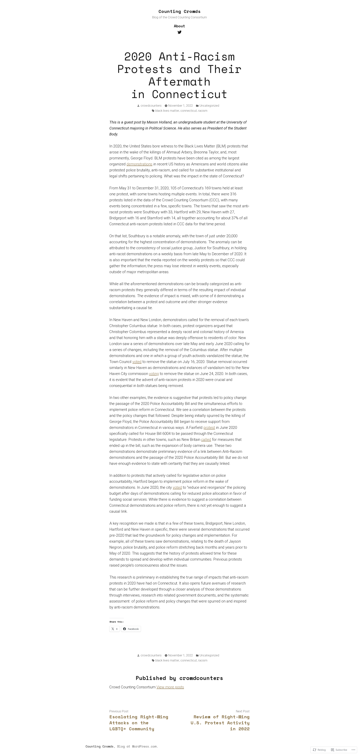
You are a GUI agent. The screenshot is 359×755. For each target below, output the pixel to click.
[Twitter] (179, 32)
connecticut (188, 110)
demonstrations (139, 164)
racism (202, 110)
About (179, 26)
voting (154, 373)
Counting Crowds (180, 11)
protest (209, 427)
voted (137, 361)
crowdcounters (151, 105)
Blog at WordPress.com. (137, 746)
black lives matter (167, 110)
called (206, 439)
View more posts (170, 687)
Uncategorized (209, 105)
